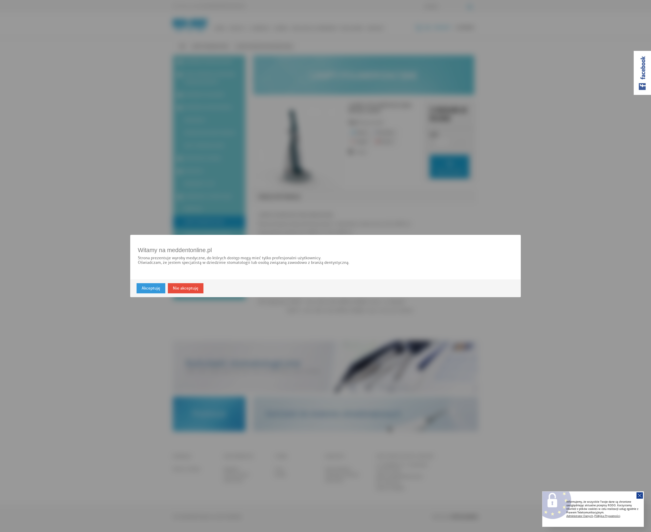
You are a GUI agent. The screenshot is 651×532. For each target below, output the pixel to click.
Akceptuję (151, 288)
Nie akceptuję (185, 288)
